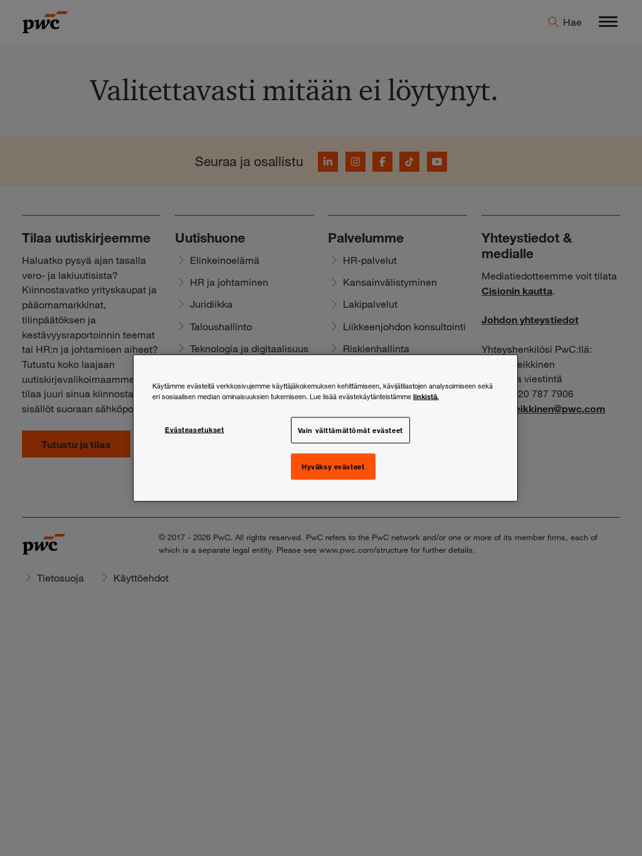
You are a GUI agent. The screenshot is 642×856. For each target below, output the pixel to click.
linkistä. (426, 396)
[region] (325, 428)
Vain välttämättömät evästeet (350, 429)
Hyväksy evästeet (333, 466)
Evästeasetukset (194, 429)
